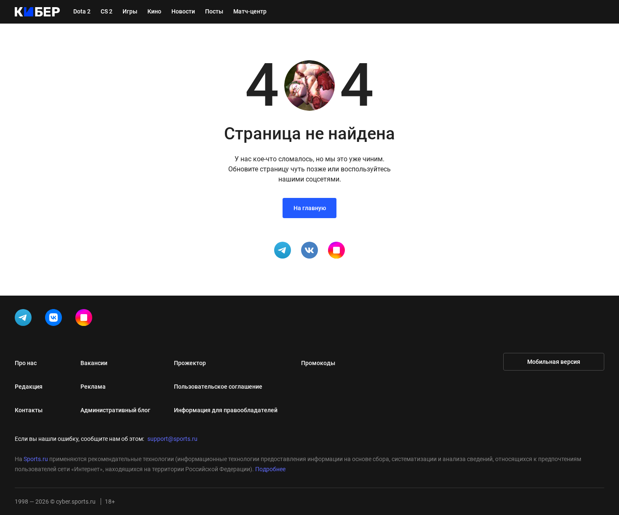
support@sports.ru (172, 438)
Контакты (29, 410)
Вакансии (93, 363)
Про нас (26, 363)
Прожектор (190, 363)
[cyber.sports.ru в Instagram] (85, 319)
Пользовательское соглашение (218, 386)
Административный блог (115, 410)
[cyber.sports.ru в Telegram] (25, 319)
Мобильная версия (553, 361)
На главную (309, 208)
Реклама (93, 386)
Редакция (29, 386)
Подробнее (270, 469)
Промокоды (318, 363)
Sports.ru (36, 459)
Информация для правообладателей (225, 410)
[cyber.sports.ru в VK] (55, 319)
